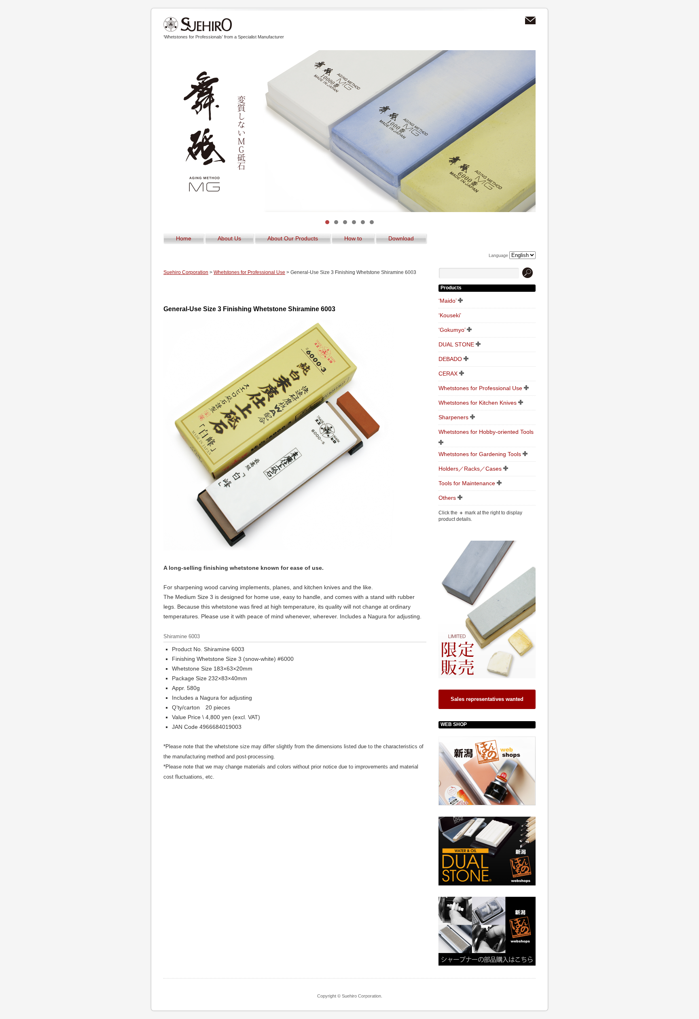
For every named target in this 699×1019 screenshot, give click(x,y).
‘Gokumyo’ (451, 330)
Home (183, 238)
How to (353, 238)
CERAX (448, 373)
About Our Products (292, 238)
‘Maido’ (447, 300)
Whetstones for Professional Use (249, 272)
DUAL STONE (456, 344)
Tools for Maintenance (466, 483)
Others (447, 498)
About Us (229, 238)
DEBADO (450, 359)
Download (401, 238)
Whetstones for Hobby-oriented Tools (486, 432)
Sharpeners (453, 417)
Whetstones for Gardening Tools (479, 454)
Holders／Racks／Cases (470, 468)
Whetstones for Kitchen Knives (477, 402)
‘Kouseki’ (449, 315)
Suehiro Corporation (197, 24)
